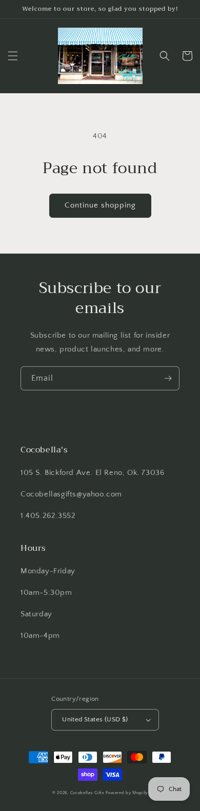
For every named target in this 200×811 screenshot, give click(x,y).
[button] (13, 56)
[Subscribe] (167, 378)
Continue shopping (100, 205)
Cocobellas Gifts (87, 793)
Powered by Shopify (127, 793)
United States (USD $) (95, 719)
